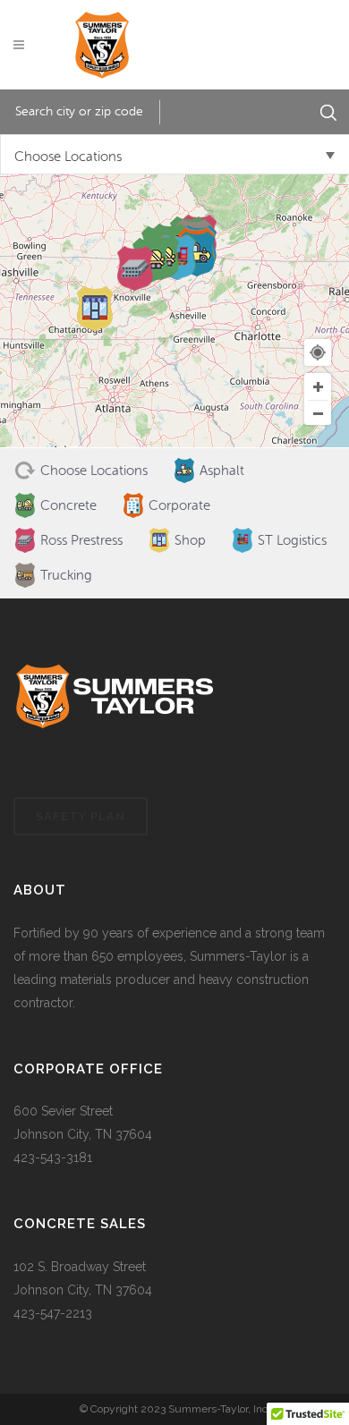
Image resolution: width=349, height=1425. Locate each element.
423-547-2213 (52, 1313)
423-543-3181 (52, 1157)
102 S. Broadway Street (79, 1267)
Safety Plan (80, 816)
